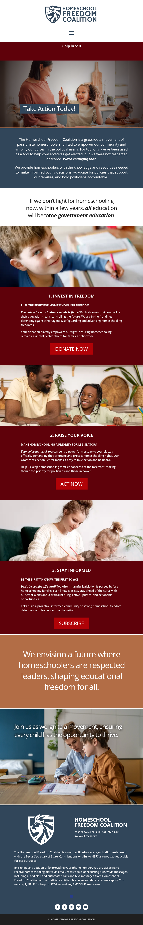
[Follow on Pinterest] (78, 907)
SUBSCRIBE (71, 623)
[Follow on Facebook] (57, 907)
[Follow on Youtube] (85, 907)
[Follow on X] (64, 907)
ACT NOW (72, 483)
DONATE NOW (71, 348)
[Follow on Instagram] (71, 907)
